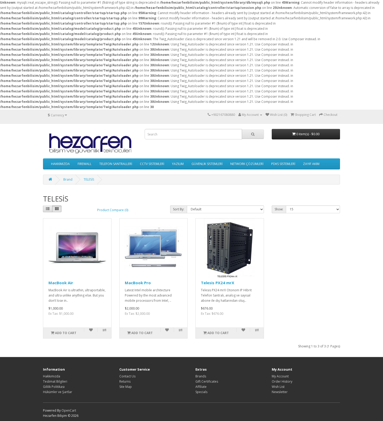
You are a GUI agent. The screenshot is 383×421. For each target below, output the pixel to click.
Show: (279, 209)
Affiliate (201, 386)
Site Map (125, 386)
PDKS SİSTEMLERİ (283, 164)
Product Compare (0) (112, 210)
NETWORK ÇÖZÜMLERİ (246, 164)
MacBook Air (60, 282)
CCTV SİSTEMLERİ (152, 164)
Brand (67, 179)
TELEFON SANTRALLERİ (115, 164)
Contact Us (127, 376)
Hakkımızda (51, 376)
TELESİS (89, 179)
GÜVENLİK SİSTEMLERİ (207, 164)
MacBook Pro (138, 282)
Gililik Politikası (54, 386)
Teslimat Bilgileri (55, 381)
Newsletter (280, 392)
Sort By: (178, 209)
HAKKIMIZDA (60, 164)
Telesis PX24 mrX (217, 282)
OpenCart (68, 410)
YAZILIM (178, 164)
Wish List (278, 386)
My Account (280, 376)
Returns (125, 381)
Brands (200, 376)
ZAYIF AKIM (311, 164)
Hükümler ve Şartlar (57, 392)
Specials (201, 392)
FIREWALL (84, 164)
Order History (282, 381)
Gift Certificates (206, 381)
